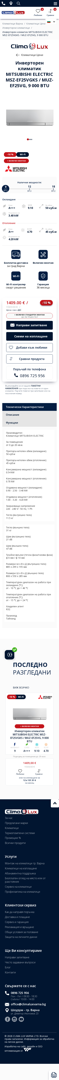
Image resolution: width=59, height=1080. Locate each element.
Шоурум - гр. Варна (25, 1010)
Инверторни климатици (16, 27)
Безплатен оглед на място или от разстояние (25, 879)
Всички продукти (15, 843)
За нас (9, 818)
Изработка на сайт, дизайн (20, 1046)
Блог (8, 967)
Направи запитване (17, 957)
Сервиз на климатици (18, 886)
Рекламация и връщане (19, 927)
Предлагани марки (16, 823)
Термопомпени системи (20, 833)
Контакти (10, 972)
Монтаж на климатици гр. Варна (24, 863)
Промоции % (13, 838)
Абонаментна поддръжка (20, 873)
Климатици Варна (12, 23)
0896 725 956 (20, 993)
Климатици (12, 828)
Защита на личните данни (21, 937)
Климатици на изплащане (21, 868)
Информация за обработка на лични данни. (29, 1040)
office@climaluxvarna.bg (28, 1004)
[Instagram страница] (14, 1020)
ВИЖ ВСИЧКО (21, 687)
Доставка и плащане (17, 917)
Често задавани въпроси (20, 962)
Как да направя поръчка (19, 912)
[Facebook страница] (7, 1020)
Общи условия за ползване (21, 932)
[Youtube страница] (21, 1020)
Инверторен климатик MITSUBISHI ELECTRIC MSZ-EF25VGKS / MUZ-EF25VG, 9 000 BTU (27, 33)
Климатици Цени (36, 23)
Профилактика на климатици (22, 891)
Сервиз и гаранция (17, 922)
